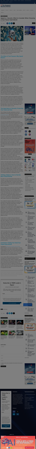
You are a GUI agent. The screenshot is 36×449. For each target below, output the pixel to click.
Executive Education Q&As (29, 187)
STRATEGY (10, 10)
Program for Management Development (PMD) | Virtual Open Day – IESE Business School (31, 234)
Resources (11, 0)
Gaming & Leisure (8, 14)
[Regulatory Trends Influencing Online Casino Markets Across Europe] (19, 332)
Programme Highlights (28, 180)
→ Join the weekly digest (12, 303)
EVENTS (2, 12)
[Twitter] (9, 23)
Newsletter (22, 0)
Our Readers (7, 0)
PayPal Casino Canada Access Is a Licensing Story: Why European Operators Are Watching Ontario (19, 327)
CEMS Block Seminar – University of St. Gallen (31, 213)
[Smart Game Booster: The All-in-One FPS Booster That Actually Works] (12, 322)
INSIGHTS (28, 10)
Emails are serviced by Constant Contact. (15, 300)
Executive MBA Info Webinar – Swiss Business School (31, 309)
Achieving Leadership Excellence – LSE (31, 278)
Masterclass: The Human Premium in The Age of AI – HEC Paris (31, 295)
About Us (4, 0)
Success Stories (27, 186)
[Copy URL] (14, 23)
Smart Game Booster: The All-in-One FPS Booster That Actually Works (12, 326)
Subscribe (19, 0)
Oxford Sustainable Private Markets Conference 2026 (31, 223)
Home (1, 0)
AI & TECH (7, 10)
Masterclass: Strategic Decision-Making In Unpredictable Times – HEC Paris (31, 290)
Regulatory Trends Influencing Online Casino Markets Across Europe (19, 337)
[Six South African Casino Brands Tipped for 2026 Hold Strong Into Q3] (12, 332)
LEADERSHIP (2, 10)
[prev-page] (1, 340)
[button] (34, 3)
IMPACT (24, 10)
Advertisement (5, 309)
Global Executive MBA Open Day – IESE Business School (31, 340)
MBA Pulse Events (28, 190)
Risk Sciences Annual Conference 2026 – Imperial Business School (31, 218)
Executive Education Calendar (29, 189)
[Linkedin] (12, 23)
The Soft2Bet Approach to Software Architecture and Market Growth (4, 326)
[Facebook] (7, 23)
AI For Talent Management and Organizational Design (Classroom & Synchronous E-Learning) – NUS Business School (31, 303)
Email (4, 293)
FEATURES (31, 10)
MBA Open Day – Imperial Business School (30, 336)
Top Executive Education (28, 0)
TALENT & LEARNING (19, 10)
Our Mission (15, 0)
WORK (14, 10)
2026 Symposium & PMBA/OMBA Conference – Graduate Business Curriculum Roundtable (31, 353)
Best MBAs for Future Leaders (29, 179)
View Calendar (27, 255)
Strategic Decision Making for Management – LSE (31, 282)
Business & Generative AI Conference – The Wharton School (31, 228)
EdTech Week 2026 (31, 348)
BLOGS (4, 14)
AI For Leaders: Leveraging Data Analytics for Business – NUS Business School (31, 241)
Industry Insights (27, 184)
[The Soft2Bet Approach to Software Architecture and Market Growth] (4, 322)
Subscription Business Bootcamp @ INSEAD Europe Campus (31, 252)
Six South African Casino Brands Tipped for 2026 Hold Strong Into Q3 (12, 337)
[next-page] (2, 340)
